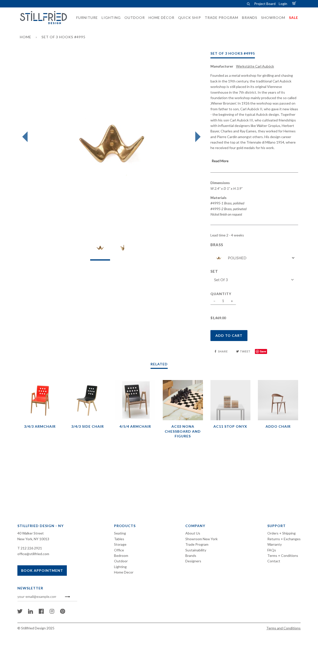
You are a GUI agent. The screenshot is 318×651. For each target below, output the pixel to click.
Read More (220, 161)
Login (283, 3)
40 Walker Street (30, 533)
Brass (216, 244)
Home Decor (123, 572)
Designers (193, 561)
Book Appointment (42, 570)
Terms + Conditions (282, 555)
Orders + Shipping (281, 533)
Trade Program (196, 544)
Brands (190, 555)
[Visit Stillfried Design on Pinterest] (62, 612)
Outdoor (121, 561)
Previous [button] (26, 137)
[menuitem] (85, 17)
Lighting (120, 567)
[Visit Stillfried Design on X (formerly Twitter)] (19, 612)
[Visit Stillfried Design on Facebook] (41, 612)
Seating (120, 533)
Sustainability (195, 550)
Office (119, 550)
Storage (120, 544)
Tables (119, 539)
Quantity (220, 294)
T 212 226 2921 (29, 548)
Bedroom (121, 555)
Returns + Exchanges (284, 539)
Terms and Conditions (283, 628)
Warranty (274, 544)
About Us (192, 533)
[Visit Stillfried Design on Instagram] (51, 612)
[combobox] (254, 258)
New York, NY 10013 (33, 539)
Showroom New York (201, 539)
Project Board (265, 3)
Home (25, 37)
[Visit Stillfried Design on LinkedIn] (30, 612)
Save (263, 351)
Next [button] (196, 137)
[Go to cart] (295, 3)
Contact (273, 561)
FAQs (271, 550)
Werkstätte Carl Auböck (255, 66)
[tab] (100, 249)
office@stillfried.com (33, 554)
